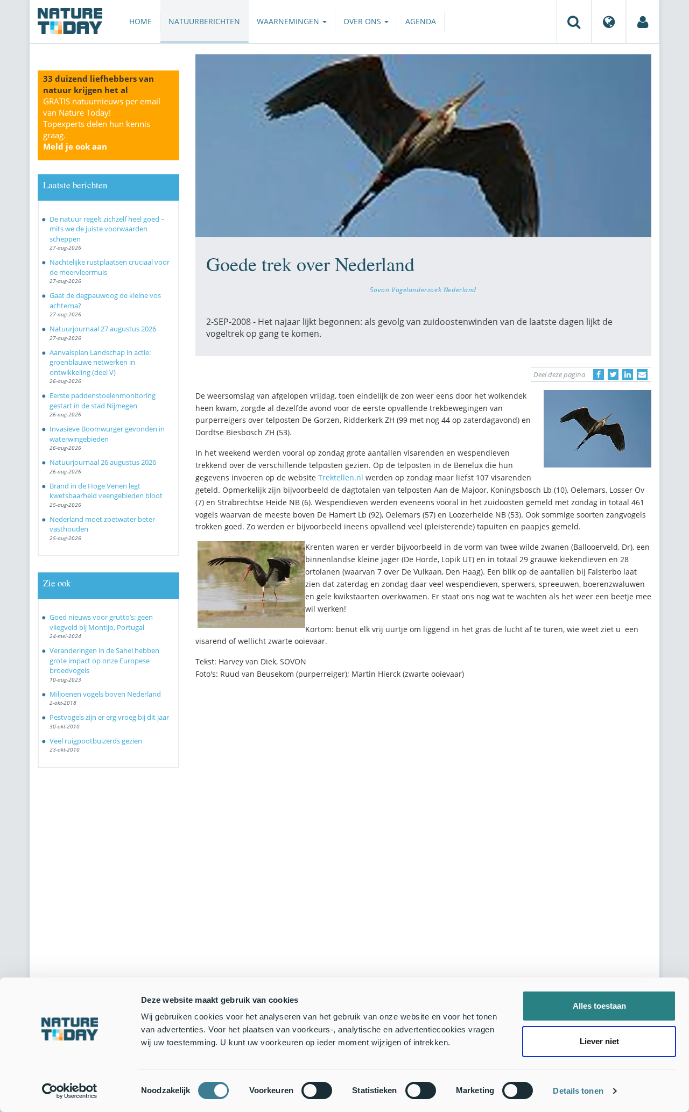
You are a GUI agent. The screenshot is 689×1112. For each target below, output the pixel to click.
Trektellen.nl (340, 477)
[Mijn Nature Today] (642, 21)
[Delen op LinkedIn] (627, 374)
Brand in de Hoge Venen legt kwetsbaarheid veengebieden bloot (106, 491)
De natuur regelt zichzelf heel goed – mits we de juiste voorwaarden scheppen (107, 229)
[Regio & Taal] (609, 21)
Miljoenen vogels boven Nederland (105, 694)
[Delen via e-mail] (642, 374)
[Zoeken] (574, 21)
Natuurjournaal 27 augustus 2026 (103, 329)
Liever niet (599, 1041)
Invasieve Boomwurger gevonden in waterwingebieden (107, 434)
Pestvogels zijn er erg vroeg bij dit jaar (109, 717)
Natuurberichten (204, 21)
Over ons (363, 21)
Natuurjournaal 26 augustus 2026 (103, 462)
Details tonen (578, 1090)
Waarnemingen (289, 21)
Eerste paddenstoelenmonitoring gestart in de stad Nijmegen (103, 400)
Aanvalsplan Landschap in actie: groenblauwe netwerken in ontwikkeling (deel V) (100, 362)
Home (140, 21)
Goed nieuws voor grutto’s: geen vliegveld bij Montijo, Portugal (101, 622)
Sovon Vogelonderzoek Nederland (423, 289)
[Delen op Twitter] (613, 374)
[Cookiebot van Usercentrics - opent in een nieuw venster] (70, 1091)
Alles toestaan (599, 1005)
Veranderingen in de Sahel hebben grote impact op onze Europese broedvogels (104, 660)
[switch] (316, 1090)
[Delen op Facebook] (598, 374)
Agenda (420, 21)
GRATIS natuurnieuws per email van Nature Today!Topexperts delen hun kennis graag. (101, 124)
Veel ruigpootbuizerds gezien (96, 741)
